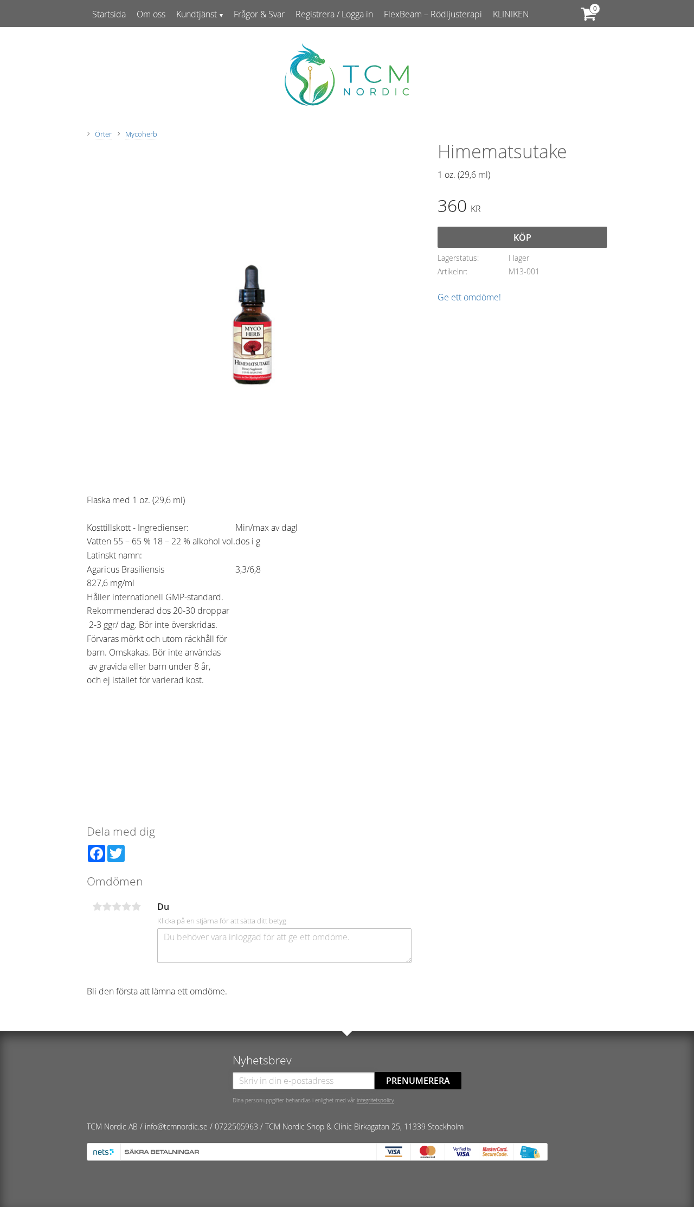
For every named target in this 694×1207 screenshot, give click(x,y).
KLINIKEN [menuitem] (511, 14)
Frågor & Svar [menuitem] (259, 14)
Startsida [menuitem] (109, 14)
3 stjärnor (116, 906)
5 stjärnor (136, 906)
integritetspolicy (375, 1100)
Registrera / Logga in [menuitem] (334, 14)
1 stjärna (97, 906)
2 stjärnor (107, 906)
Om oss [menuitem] (151, 14)
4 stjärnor (126, 906)
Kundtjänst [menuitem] (196, 14)
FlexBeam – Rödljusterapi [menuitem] (433, 14)
